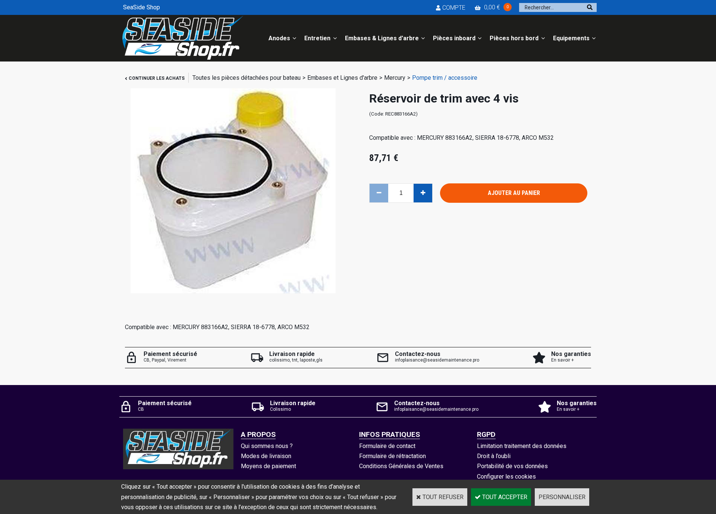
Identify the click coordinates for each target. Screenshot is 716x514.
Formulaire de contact (387, 446)
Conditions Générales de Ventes (401, 466)
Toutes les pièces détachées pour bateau (246, 77)
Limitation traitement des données (521, 446)
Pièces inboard (454, 38)
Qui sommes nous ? (267, 446)
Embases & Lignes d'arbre (382, 38)
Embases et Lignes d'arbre (342, 77)
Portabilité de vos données (512, 466)
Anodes (279, 38)
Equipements (571, 38)
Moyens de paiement (268, 466)
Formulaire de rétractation (392, 456)
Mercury (394, 77)
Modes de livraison (266, 456)
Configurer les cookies (506, 476)
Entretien (317, 38)
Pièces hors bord (514, 38)
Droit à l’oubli (494, 456)
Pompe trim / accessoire (444, 77)
